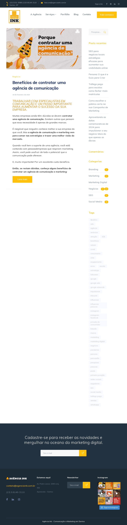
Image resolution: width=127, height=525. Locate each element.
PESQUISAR (105, 31)
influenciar (95, 300)
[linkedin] (13, 499)
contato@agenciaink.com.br (20, 485)
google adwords (97, 287)
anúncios (94, 232)
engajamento (96, 262)
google (93, 279)
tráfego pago (96, 396)
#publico (94, 220)
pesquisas (95, 362)
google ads (95, 283)
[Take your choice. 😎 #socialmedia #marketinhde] (101, 501)
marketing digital (98, 341)
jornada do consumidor (95, 323)
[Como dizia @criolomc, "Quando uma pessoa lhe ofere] (116, 493)
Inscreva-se (82, 453)
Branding (93, 169)
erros (93, 266)
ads (92, 224)
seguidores (95, 383)
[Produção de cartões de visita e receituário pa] (101, 493)
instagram (95, 311)
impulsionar (95, 291)
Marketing (94, 175)
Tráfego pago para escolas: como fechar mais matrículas (98, 89)
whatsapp (95, 405)
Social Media (95, 201)
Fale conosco (107, 15)
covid (93, 249)
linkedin (94, 329)
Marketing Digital (98, 182)
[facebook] (7, 499)
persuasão (95, 358)
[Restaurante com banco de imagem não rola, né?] (101, 485)
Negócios (16, 77)
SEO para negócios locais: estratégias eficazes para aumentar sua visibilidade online (98, 59)
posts (93, 371)
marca (93, 333)
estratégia (95, 270)
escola (102, 266)
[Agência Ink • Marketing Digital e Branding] (14, 16)
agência (94, 228)
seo (92, 388)
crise (92, 258)
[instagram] (19, 499)
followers (94, 274)
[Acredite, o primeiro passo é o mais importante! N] (109, 485)
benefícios (95, 241)
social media (96, 392)
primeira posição (98, 375)
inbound (94, 296)
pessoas (94, 367)
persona (94, 354)
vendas (93, 400)
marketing (95, 337)
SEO (91, 195)
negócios (94, 346)
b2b (103, 237)
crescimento (96, 253)
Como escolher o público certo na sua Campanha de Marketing (98, 105)
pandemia (95, 350)
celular (93, 245)
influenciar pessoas (95, 305)
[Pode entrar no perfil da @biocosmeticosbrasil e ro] (109, 501)
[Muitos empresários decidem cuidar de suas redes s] (116, 485)
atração (94, 237)
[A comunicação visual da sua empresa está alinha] (109, 493)
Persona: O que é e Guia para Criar (98, 76)
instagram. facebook (95, 316)
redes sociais (96, 379)
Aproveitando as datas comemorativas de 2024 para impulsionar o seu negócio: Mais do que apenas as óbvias (98, 129)
